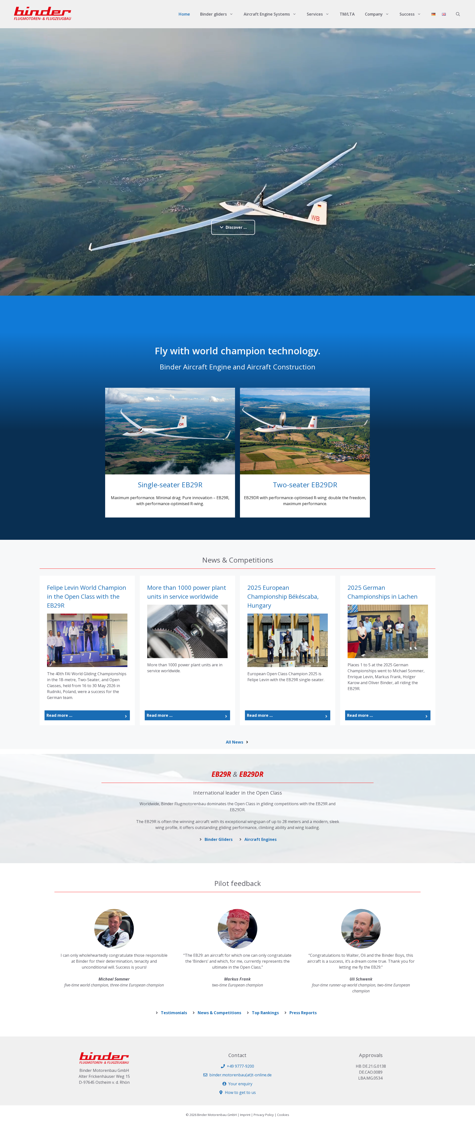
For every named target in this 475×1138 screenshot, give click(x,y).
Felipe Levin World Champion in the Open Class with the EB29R (86, 596)
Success (407, 14)
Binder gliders (213, 14)
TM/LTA (347, 14)
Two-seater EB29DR (305, 484)
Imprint (245, 1114)
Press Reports (303, 1012)
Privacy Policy (264, 1114)
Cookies (283, 1114)
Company (374, 14)
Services (315, 14)
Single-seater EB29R (170, 484)
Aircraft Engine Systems (267, 14)
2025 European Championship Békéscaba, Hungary (283, 596)
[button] (458, 14)
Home (184, 14)
